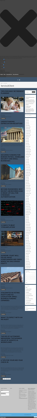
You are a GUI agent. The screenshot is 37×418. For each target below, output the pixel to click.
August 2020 (28, 233)
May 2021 (27, 219)
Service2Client (3, 149)
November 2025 (29, 49)
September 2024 (29, 68)
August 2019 (28, 253)
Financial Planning (5, 116)
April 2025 (27, 143)
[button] (18, 28)
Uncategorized (9, 116)
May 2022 (27, 199)
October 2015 (28, 267)
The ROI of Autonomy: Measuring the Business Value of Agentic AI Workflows (11, 339)
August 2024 (29, 69)
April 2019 (27, 259)
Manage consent (3, 417)
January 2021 (28, 225)
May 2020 (27, 238)
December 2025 (29, 48)
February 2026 (29, 45)
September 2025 (29, 52)
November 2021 (28, 209)
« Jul (26, 282)
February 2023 (28, 185)
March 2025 (28, 60)
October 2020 (28, 230)
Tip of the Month (5, 250)
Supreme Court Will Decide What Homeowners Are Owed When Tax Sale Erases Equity (31, 24)
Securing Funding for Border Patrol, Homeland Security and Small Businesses (12, 158)
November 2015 (28, 266)
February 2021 (28, 224)
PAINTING (27, 297)
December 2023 (28, 169)
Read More (3, 118)
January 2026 (28, 128)
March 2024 (28, 76)
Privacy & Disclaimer (3, 76)
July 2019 (27, 254)
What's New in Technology (10, 220)
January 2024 (28, 167)
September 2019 (28, 251)
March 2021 (28, 222)
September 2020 (28, 232)
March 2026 (28, 44)
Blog (2, 116)
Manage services (2, 71)
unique (31, 308)
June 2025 (28, 56)
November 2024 (29, 65)
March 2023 (28, 183)
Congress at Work (5, 184)
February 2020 (28, 243)
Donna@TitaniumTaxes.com (23, 398)
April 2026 (28, 42)
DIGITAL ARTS (28, 290)
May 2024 (28, 73)
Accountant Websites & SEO (27, 414)
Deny (4, 74)
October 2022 (28, 191)
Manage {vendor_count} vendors (5, 72)
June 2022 (27, 198)
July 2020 (27, 235)
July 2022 (27, 196)
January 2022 (28, 206)
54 (7, 378)
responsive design (28, 308)
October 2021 (28, 211)
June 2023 (27, 178)
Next (9, 378)
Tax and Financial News (29, 298)
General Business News (6, 150)
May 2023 (27, 180)
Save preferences (15, 74)
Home (1, 83)
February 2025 (29, 61)
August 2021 (28, 214)
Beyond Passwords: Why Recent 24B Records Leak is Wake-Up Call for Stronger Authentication (12, 193)
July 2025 (27, 138)
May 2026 (28, 41)
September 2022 (28, 193)
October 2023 (28, 172)
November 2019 (28, 248)
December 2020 (28, 227)
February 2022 (28, 204)
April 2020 (27, 240)
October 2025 (28, 133)
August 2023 (28, 175)
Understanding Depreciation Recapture (12, 122)
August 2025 (29, 53)
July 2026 (27, 120)
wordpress (27, 309)
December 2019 (28, 246)
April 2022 (27, 201)
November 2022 (28, 190)
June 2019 (27, 256)
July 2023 (27, 177)
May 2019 (27, 258)
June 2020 (27, 237)
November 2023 (28, 170)
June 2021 (27, 217)
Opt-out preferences (3, 75)
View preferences (9, 74)
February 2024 (28, 165)
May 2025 (28, 57)
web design (33, 308)
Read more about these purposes (5, 73)
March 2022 (28, 203)
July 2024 (27, 157)
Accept (1, 74)
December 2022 (28, 188)
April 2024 (27, 162)
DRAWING (27, 292)
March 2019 (28, 261)
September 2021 (28, 212)
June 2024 (28, 72)
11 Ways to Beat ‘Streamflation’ (31, 28)
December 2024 (29, 64)
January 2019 (28, 264)
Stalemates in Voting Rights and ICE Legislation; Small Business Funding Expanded (10, 296)
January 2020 (28, 245)
